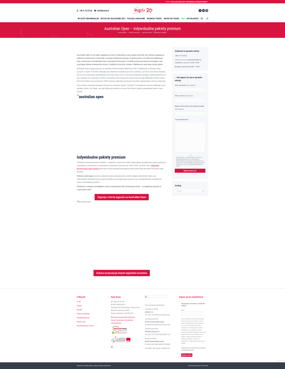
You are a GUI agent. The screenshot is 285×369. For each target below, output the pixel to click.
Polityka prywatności (104, 365)
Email (183, 310)
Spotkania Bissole (83, 318)
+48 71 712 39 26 (86, 10)
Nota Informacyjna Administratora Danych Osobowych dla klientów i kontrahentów (123, 320)
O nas (79, 302)
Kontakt (79, 310)
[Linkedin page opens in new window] (203, 10)
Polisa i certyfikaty (83, 314)
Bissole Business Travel (85, 326)
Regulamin (80, 365)
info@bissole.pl (103, 10)
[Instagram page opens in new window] (206, 10)
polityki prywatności (182, 159)
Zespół (79, 306)
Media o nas (81, 322)
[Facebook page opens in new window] (200, 10)
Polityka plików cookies (91, 365)
